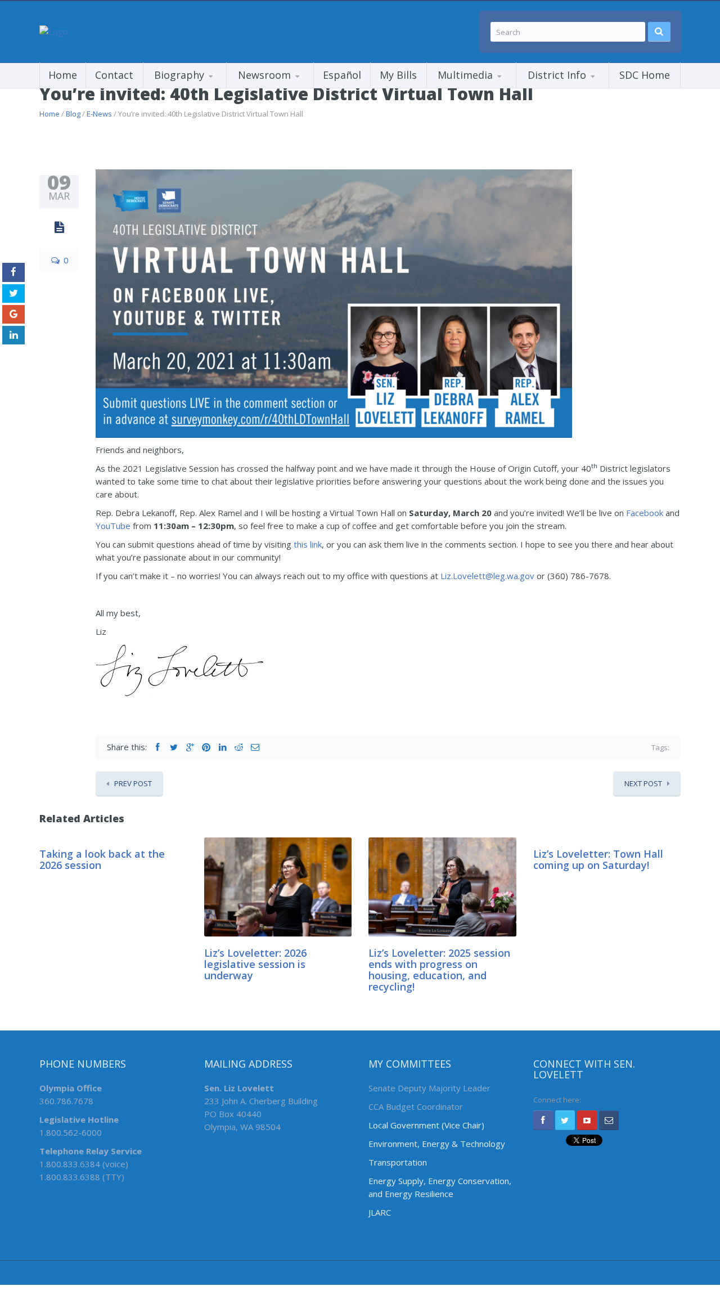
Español (342, 75)
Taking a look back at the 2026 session (102, 859)
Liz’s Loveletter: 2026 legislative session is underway (255, 964)
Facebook (644, 512)
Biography (179, 75)
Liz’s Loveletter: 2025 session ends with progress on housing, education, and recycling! (439, 969)
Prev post (133, 783)
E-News (99, 114)
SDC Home (644, 75)
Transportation (397, 1162)
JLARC (379, 1212)
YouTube (113, 525)
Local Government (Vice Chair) (426, 1125)
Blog (73, 114)
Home (62, 75)
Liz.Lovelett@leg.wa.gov (487, 575)
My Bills (398, 75)
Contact (114, 75)
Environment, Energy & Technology (436, 1143)
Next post (643, 783)
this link (308, 544)
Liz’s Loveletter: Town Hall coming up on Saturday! (598, 859)
